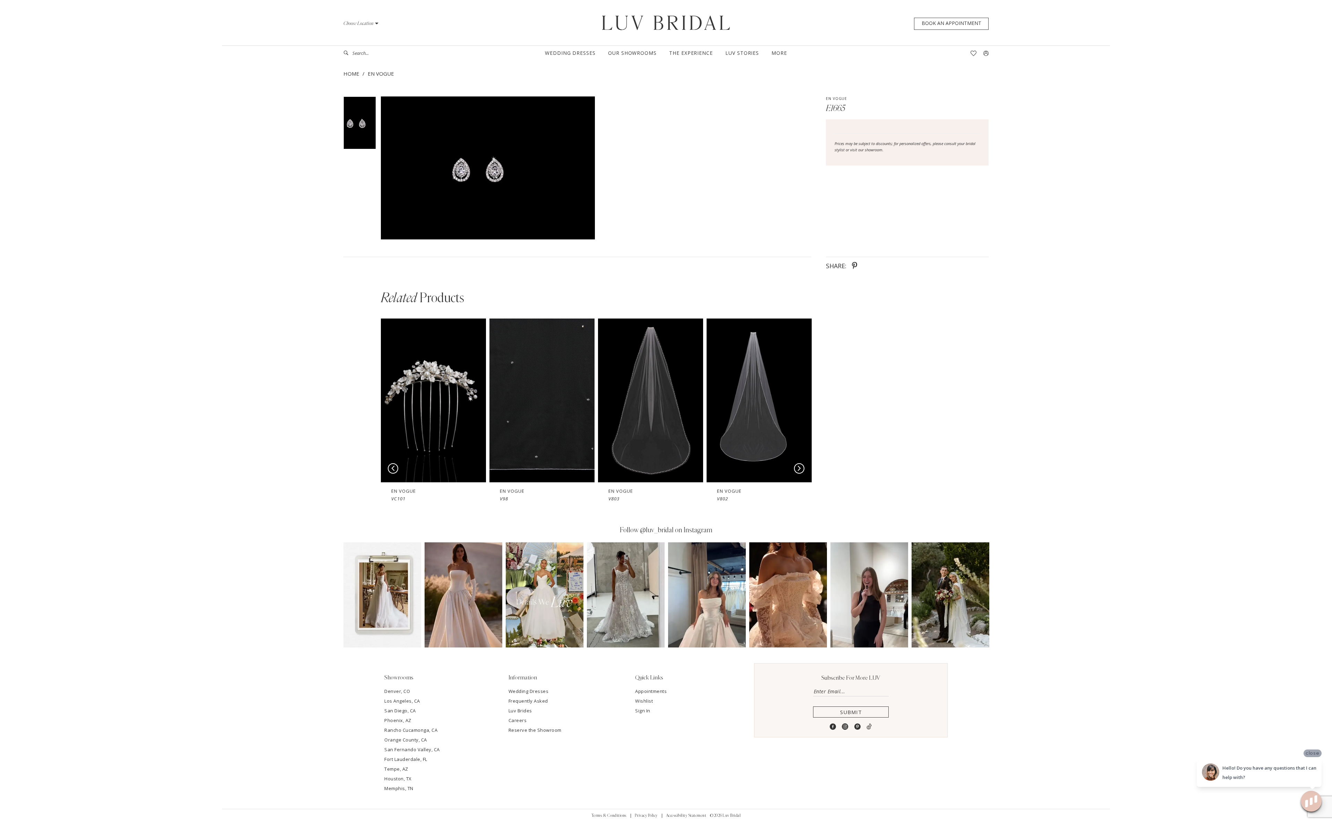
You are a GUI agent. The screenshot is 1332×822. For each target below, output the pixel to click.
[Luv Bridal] (666, 23)
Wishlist (644, 701)
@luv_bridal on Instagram (676, 530)
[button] (360, 23)
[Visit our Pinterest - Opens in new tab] (857, 726)
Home (351, 73)
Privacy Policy (646, 815)
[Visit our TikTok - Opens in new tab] (869, 726)
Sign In (642, 710)
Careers (518, 720)
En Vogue (381, 73)
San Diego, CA (400, 710)
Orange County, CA (405, 740)
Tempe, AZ (396, 769)
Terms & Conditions (608, 815)
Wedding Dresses (529, 691)
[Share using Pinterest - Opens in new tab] (854, 265)
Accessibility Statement (686, 815)
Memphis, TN (398, 788)
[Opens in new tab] (382, 594)
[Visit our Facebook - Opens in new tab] (833, 726)
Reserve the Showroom (535, 730)
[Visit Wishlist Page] (973, 53)
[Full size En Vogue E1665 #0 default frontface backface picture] (488, 167)
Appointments (651, 691)
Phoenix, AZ (397, 720)
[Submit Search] (347, 53)
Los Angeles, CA (402, 701)
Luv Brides (520, 710)
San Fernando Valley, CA (412, 749)
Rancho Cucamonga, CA (410, 730)
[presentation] (433, 400)
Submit (851, 712)
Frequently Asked (528, 701)
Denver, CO (397, 691)
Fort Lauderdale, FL (405, 759)
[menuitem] (369, 53)
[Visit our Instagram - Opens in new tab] (845, 726)
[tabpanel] (486, 167)
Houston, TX (398, 779)
